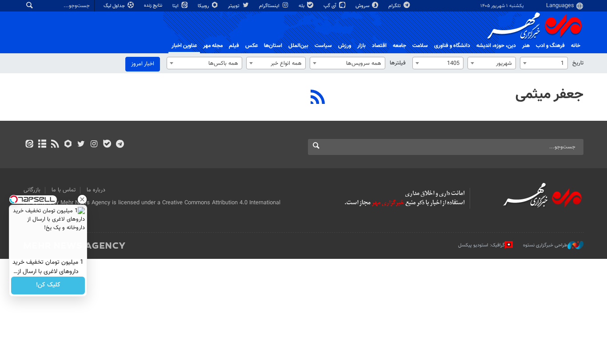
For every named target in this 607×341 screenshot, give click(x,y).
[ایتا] (29, 145)
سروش (363, 6)
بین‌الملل (298, 45)
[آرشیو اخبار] (42, 145)
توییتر (234, 6)
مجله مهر (213, 45)
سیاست (323, 45)
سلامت (420, 45)
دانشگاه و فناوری (452, 45)
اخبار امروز (142, 63)
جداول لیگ (115, 6)
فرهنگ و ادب (550, 45)
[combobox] (544, 63)
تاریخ (577, 63)
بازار (361, 45)
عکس (251, 45)
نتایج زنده (154, 5)
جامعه (399, 45)
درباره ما (96, 190)
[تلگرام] (119, 145)
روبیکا (204, 6)
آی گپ (330, 6)
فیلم (234, 45)
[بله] (106, 145)
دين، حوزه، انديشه (496, 45)
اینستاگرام (270, 6)
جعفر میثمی (549, 94)
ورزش (344, 45)
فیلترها (398, 63)
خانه (575, 45)
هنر (526, 45)
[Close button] (82, 199)
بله (302, 6)
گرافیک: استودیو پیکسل (481, 245)
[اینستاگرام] (94, 145)
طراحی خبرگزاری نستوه (545, 245)
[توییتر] (81, 145)
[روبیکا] (68, 145)
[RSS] (318, 98)
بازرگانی (32, 190)
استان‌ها (273, 45)
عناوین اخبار (184, 45)
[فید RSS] (54, 145)
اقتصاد (379, 45)
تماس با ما (64, 190)
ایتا (176, 6)
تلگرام (395, 6)
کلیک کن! (48, 285)
